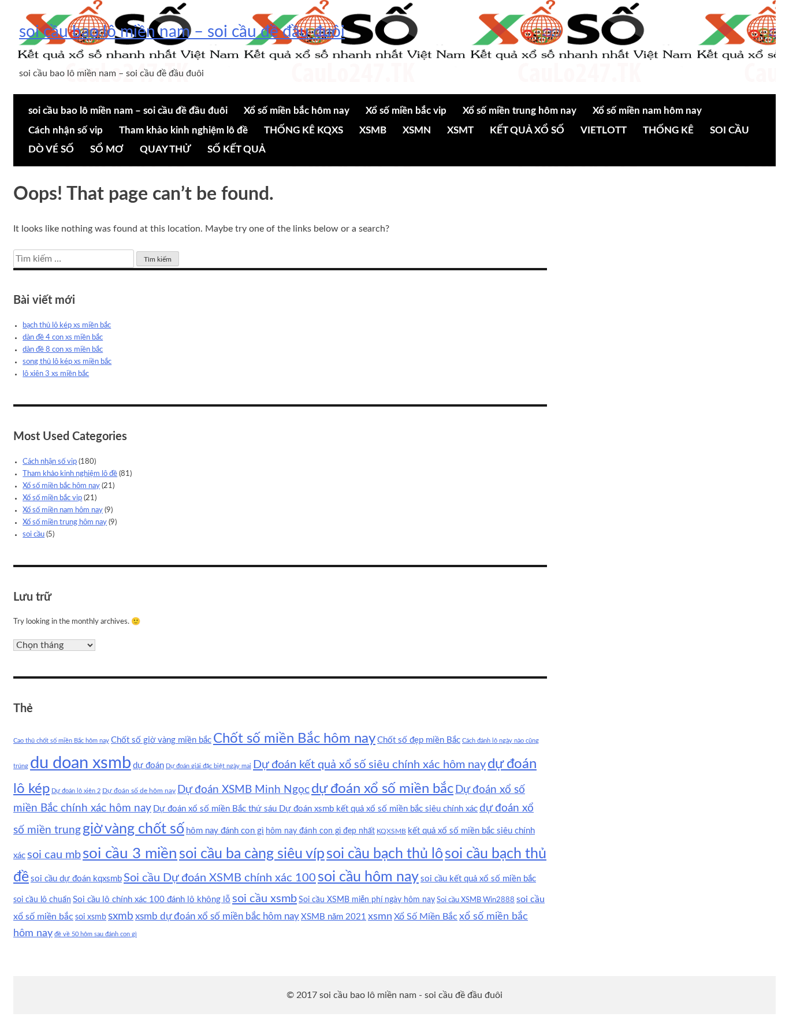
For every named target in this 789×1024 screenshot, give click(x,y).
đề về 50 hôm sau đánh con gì (95, 934)
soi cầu (33, 534)
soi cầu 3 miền (130, 853)
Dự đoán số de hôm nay (139, 790)
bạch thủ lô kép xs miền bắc (67, 325)
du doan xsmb (80, 763)
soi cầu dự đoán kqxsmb (76, 878)
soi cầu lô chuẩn (42, 900)
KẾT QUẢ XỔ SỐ (527, 130)
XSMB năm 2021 (333, 917)
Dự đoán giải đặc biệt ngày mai (208, 766)
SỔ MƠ (107, 149)
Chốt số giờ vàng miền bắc (161, 740)
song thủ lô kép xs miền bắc (67, 362)
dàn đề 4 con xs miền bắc (63, 337)
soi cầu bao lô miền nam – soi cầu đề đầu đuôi (182, 32)
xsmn (380, 916)
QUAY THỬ (165, 149)
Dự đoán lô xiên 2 (76, 791)
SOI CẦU (729, 130)
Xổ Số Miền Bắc (425, 916)
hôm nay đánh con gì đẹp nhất (320, 831)
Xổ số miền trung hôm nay (519, 111)
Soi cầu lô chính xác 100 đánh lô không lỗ (151, 899)
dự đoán (148, 765)
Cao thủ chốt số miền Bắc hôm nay (61, 741)
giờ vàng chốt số (133, 829)
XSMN (417, 130)
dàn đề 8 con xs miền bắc (63, 349)
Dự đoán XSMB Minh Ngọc (243, 789)
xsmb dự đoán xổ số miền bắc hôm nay (217, 916)
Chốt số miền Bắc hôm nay (294, 739)
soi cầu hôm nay (368, 877)
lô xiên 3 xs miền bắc (56, 374)
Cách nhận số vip (65, 130)
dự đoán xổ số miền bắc (382, 789)
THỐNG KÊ (668, 130)
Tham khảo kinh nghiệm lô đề (183, 130)
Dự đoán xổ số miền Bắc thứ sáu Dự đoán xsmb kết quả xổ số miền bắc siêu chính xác (315, 809)
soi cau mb (54, 855)
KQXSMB (391, 831)
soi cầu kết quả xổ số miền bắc (478, 878)
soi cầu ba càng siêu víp (252, 854)
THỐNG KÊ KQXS (303, 130)
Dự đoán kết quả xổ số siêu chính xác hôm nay (369, 764)
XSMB (372, 130)
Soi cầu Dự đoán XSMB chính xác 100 (220, 878)
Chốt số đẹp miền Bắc (418, 740)
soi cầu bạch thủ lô (384, 854)
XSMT (460, 130)
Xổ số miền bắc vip (406, 111)
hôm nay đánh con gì (225, 830)
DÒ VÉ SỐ (51, 149)
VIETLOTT (603, 130)
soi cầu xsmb (264, 898)
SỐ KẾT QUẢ (236, 149)
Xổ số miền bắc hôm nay (296, 111)
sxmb (120, 916)
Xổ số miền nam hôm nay (647, 111)
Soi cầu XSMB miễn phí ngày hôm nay (367, 900)
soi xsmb (90, 917)
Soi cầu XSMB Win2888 (476, 899)
